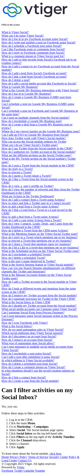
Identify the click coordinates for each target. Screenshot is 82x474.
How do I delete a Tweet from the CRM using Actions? (35, 230)
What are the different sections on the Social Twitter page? (37, 155)
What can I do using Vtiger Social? (23, 35)
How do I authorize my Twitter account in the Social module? (39, 151)
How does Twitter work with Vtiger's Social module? (34, 138)
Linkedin (28, 470)
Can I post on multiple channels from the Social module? (36, 117)
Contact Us (24, 460)
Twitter (18, 470)
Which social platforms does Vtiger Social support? (32, 333)
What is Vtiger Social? (15, 32)
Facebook (7, 470)
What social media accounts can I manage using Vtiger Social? (39, 309)
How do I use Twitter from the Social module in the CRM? (37, 148)
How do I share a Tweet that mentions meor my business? (36, 244)
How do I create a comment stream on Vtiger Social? (33, 367)
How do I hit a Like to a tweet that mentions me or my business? (40, 247)
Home (5, 457)
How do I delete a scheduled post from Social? (30, 363)
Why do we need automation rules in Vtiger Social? (33, 329)
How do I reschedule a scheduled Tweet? (26, 254)
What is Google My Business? (20, 86)
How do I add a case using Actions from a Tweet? (32, 220)
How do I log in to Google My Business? (26, 93)
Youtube (40, 470)
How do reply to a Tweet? (17, 169)
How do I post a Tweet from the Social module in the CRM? (38, 165)
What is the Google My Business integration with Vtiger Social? (40, 90)
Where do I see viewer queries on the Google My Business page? (41, 131)
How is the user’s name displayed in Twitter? (29, 261)
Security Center (58, 457)
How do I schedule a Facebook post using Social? (32, 45)
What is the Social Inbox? (17, 326)
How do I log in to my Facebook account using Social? (35, 39)
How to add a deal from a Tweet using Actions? (30, 216)
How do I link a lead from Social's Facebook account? (34, 76)
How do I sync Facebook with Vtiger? (25, 322)
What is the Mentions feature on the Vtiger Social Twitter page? (40, 233)
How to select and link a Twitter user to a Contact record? (36, 203)
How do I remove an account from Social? (27, 339)
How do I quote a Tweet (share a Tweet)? (26, 175)
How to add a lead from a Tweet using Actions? (30, 206)
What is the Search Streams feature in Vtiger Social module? (38, 264)
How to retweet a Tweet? (17, 172)
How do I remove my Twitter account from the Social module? (39, 295)
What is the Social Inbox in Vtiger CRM (26, 302)
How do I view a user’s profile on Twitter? (28, 186)
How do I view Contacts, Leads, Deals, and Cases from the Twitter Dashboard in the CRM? (37, 225)
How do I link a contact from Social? (24, 377)
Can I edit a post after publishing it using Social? (31, 357)
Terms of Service (38, 457)
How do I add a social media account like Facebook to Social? (39, 83)
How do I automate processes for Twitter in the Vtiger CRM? (39, 298)
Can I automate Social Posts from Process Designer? (33, 312)
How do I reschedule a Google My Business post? (32, 121)
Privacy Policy (18, 457)
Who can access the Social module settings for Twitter (34, 141)
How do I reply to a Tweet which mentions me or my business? (40, 237)
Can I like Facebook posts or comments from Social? (33, 49)
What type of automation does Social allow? (28, 343)
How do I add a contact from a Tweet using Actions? (33, 199)
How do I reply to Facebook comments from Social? (33, 52)
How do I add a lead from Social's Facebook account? (34, 73)
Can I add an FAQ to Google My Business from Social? (35, 134)
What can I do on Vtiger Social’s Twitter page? (30, 145)
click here (55, 453)
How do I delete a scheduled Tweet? (23, 257)
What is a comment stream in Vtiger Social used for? (33, 56)
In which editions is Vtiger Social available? (28, 360)
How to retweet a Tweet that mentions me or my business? (37, 240)
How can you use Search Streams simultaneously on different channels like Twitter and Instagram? (38, 269)
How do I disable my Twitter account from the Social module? (39, 305)
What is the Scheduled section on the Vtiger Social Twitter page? (41, 251)
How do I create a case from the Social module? (30, 380)
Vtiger (20, 467)
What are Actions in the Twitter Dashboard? (28, 196)
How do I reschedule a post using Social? (26, 353)
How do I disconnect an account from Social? (29, 336)
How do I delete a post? (16, 80)
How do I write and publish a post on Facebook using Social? (39, 42)
